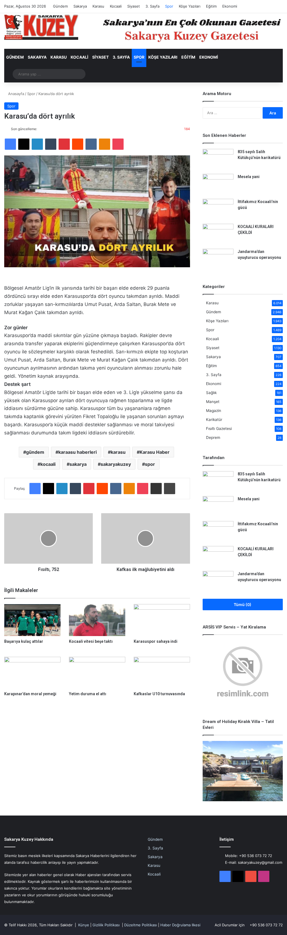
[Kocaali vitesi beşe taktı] (97, 620)
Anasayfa (15, 93)
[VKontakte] (91, 144)
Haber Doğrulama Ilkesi (180, 925)
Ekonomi (229, 6)
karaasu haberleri (77, 452)
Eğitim (211, 6)
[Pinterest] (64, 144)
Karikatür (214, 419)
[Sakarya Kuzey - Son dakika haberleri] (41, 27)
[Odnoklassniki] (104, 144)
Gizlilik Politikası (106, 925)
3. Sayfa (152, 6)
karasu (118, 452)
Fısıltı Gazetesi (219, 428)
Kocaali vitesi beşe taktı (91, 641)
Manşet (212, 401)
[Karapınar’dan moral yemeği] (32, 672)
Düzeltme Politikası (140, 925)
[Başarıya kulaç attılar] (32, 620)
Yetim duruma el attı (87, 694)
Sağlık (211, 392)
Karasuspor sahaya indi (155, 641)
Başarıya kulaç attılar (23, 641)
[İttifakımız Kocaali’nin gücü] (218, 209)
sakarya (78, 464)
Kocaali (116, 6)
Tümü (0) (242, 604)
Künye (83, 925)
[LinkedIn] (37, 144)
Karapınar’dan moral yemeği (30, 694)
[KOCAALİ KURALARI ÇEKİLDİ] (218, 234)
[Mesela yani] (218, 184)
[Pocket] (118, 144)
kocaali (47, 464)
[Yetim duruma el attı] (97, 672)
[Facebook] (10, 144)
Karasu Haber (155, 452)
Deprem (213, 437)
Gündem (60, 6)
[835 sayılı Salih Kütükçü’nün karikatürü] (218, 159)
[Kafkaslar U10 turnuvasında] (162, 672)
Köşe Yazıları (189, 6)
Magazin (213, 410)
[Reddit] (77, 144)
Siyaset (133, 6)
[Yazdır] (169, 488)
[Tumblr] (50, 144)
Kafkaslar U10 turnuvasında (159, 694)
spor (150, 464)
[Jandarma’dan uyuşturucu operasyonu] (218, 259)
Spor (169, 6)
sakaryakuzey (116, 464)
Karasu (98, 6)
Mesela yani (249, 176)
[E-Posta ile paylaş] (156, 488)
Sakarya (80, 6)
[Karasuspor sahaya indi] (162, 620)
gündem (35, 452)
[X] (23, 144)
